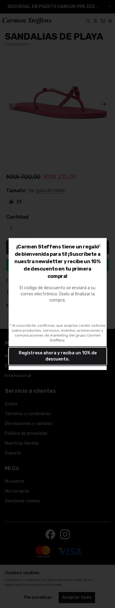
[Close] (99, 245)
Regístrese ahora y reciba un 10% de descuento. (58, 356)
